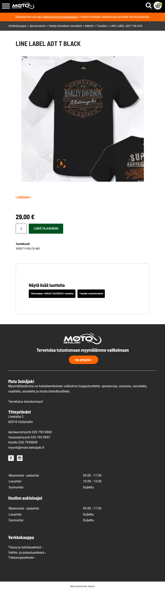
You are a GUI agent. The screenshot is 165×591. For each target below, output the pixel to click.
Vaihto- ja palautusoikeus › (27, 552)
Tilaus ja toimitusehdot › (25, 547)
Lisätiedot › (24, 197)
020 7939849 (28, 442)
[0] (157, 5)
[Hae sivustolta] (149, 5)
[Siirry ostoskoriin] (157, 5)
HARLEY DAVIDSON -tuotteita (58, 293)
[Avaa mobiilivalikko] (6, 6)
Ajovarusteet (37, 26)
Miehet (89, 26)
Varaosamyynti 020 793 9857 (29, 437)
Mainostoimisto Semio (82, 586)
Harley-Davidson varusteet (65, 26)
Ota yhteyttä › (83, 360)
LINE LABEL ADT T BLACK (126, 26)
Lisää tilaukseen (46, 228)
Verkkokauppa (17, 26)
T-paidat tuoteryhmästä (91, 293)
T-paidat (102, 26)
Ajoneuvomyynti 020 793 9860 (30, 432)
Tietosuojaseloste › (21, 557)
